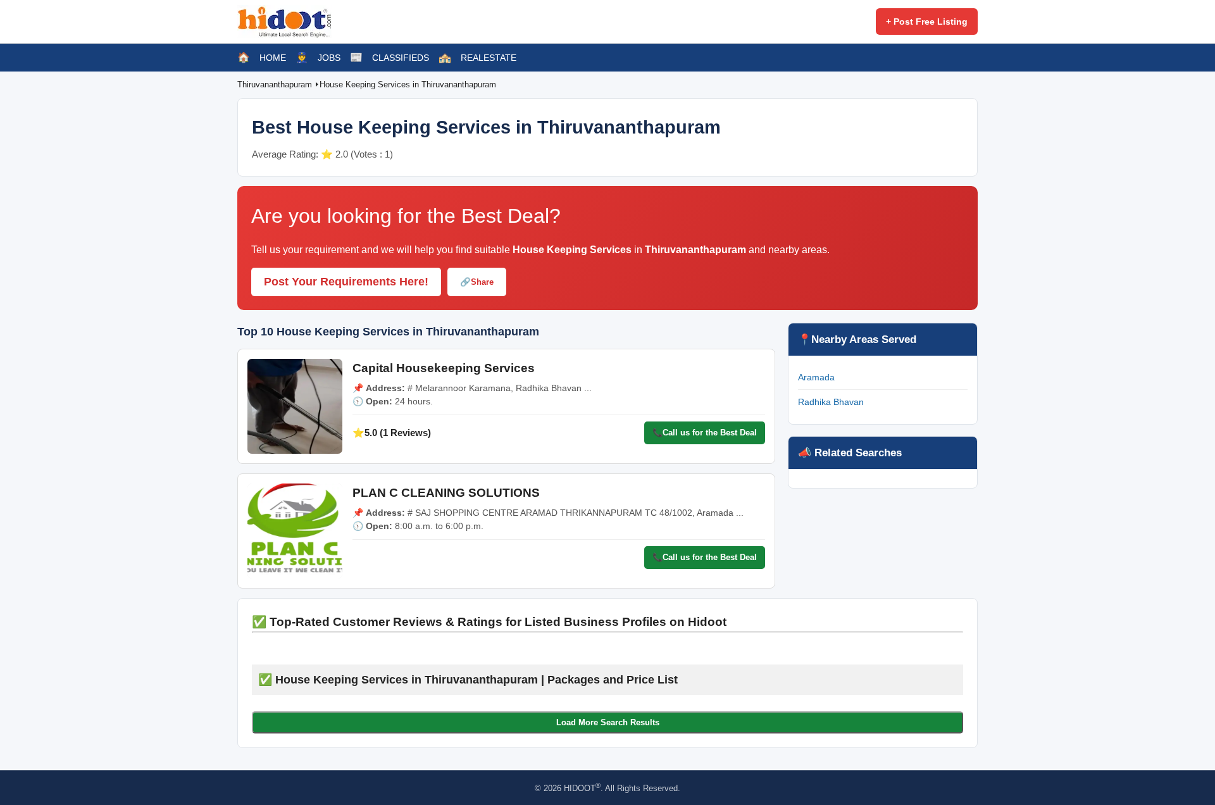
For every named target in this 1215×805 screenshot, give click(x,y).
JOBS (329, 58)
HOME (272, 58)
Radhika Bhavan (831, 402)
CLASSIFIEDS (400, 58)
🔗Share (477, 282)
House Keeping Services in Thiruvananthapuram (408, 84)
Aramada (816, 377)
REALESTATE (488, 58)
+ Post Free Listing (927, 21)
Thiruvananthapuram (276, 84)
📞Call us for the (704, 432)
